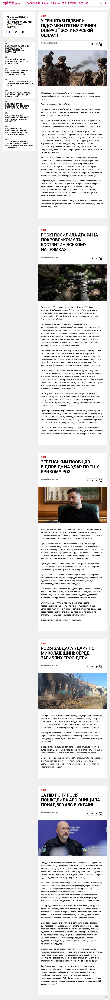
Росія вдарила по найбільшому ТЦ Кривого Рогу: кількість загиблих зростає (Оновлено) (17, 131)
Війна (45, 3)
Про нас (84, 3)
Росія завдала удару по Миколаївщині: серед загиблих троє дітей (16, 72)
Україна (55, 3)
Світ (64, 3)
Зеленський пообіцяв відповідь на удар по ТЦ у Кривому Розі (17, 61)
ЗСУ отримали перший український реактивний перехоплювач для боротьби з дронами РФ (19, 144)
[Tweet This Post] (16, 32)
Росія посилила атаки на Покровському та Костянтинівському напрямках (17, 49)
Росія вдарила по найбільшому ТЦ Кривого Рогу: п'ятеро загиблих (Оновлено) (17, 118)
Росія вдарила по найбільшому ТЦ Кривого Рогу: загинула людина (17, 106)
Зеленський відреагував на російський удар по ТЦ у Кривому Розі (18, 95)
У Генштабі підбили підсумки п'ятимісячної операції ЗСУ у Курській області (19, 22)
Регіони (72, 3)
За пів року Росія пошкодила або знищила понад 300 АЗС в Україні (19, 84)
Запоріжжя (33, 3)
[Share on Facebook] (9, 32)
